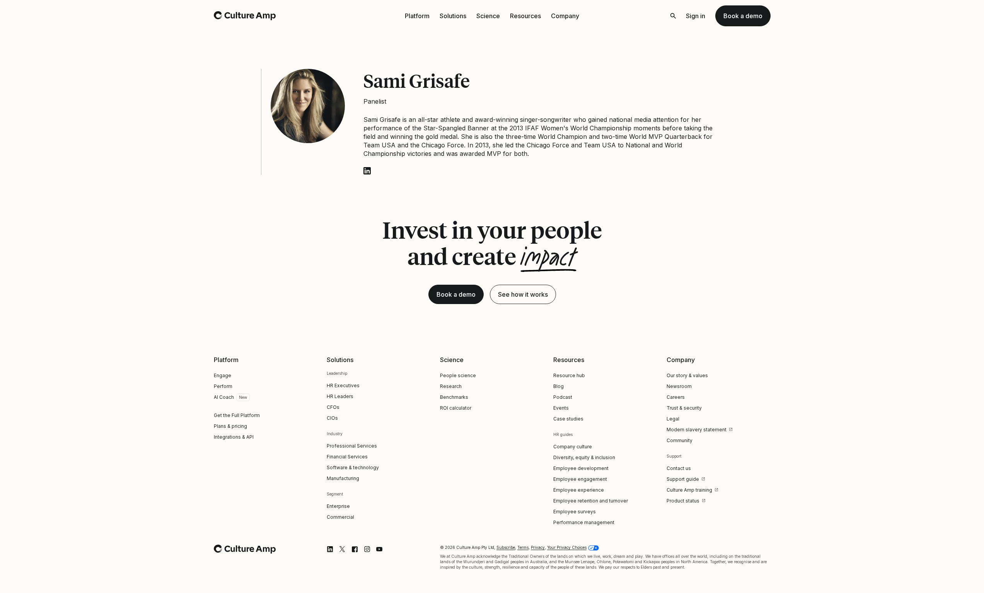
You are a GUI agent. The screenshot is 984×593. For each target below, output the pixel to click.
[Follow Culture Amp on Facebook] (354, 549)
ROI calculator (455, 408)
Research (451, 386)
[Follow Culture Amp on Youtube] (379, 549)
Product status (683, 501)
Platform (417, 16)
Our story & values (687, 375)
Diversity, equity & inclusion (584, 457)
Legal (673, 419)
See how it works (523, 294)
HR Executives (343, 385)
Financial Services (347, 457)
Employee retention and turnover (590, 501)
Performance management (583, 522)
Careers (676, 397)
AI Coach (224, 397)
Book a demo (742, 16)
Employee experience (578, 490)
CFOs (333, 407)
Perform (223, 386)
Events (561, 408)
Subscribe (505, 547)
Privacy (538, 547)
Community (679, 440)
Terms (523, 547)
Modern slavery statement (696, 429)
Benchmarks (454, 397)
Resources (525, 16)
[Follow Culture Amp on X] (342, 549)
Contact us (679, 468)
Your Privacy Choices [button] (567, 547)
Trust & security (684, 408)
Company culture (572, 446)
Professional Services (352, 446)
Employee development (581, 468)
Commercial (340, 517)
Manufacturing (343, 478)
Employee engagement (580, 479)
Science (488, 16)
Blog (558, 386)
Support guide (683, 479)
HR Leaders (340, 396)
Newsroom (679, 386)
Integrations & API (234, 437)
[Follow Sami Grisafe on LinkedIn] (367, 171)
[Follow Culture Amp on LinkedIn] (330, 549)
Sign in (695, 16)
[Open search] (673, 15)
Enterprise (338, 506)
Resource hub (569, 375)
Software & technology (353, 467)
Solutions (453, 16)
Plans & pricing (230, 426)
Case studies (568, 419)
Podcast (562, 397)
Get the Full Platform (237, 415)
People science (458, 375)
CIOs (332, 418)
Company (565, 16)
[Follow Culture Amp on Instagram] (367, 549)
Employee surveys (574, 511)
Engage (222, 375)
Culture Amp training (689, 490)
